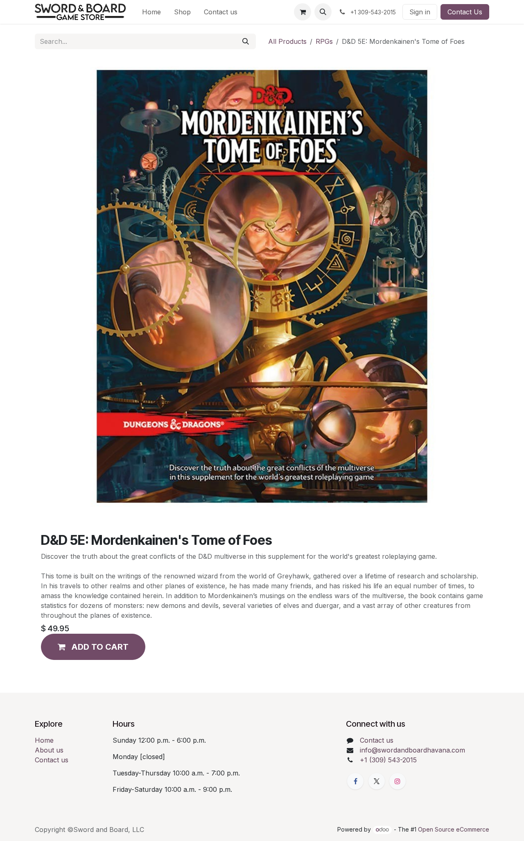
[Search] (245, 41)
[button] (323, 11)
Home (44, 740)
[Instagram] (397, 781)
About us (49, 750)
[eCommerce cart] (302, 11)
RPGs (324, 41)
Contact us (51, 760)
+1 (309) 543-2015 (388, 760)
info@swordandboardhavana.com (412, 750)
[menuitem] (151, 12)
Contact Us (464, 12)
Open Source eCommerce (453, 829)
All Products (287, 41)
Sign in (419, 12)
